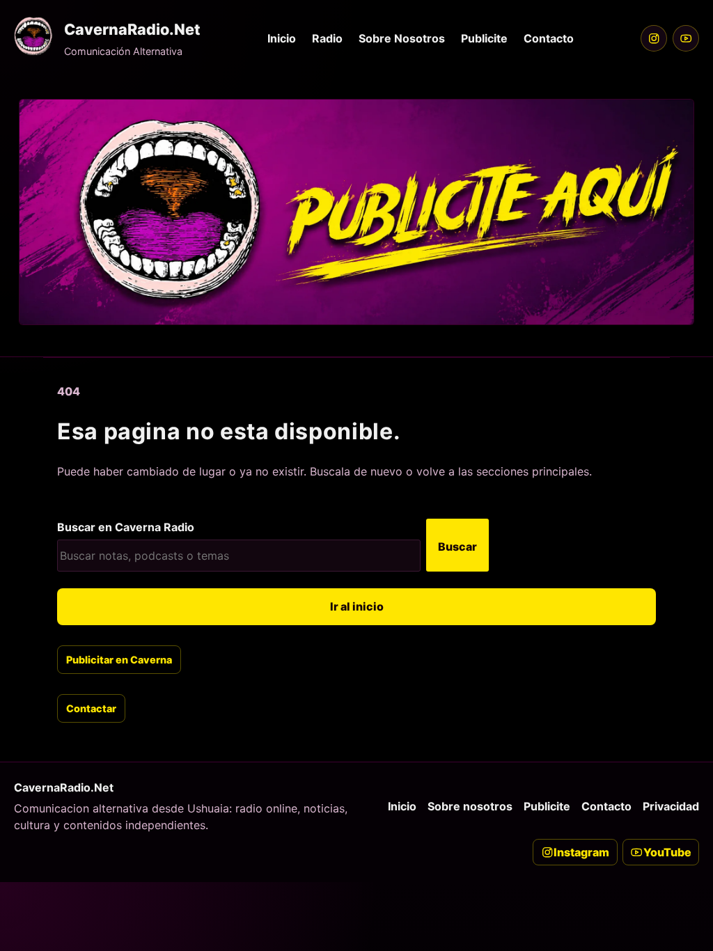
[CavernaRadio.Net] (33, 36)
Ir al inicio (357, 606)
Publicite (484, 38)
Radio (327, 38)
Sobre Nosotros (402, 38)
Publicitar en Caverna (119, 660)
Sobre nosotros (470, 806)
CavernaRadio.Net (132, 29)
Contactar (91, 708)
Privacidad (671, 806)
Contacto (549, 38)
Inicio (281, 38)
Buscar (457, 546)
